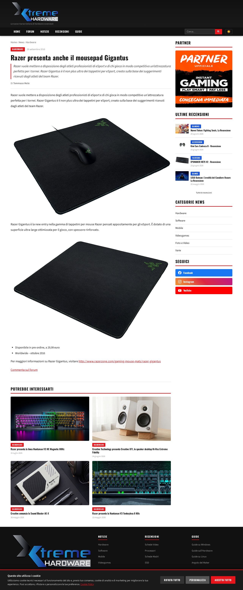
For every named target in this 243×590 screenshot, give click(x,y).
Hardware (31, 42)
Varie (178, 250)
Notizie (44, 31)
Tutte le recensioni (204, 192)
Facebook (188, 273)
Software (180, 221)
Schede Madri (152, 556)
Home (17, 31)
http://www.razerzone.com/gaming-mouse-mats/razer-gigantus (120, 361)
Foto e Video (182, 243)
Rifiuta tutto (172, 580)
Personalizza (197, 580)
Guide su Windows (201, 544)
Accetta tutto (223, 580)
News (21, 42)
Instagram (188, 282)
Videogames (182, 236)
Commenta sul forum (24, 370)
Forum (30, 31)
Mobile (179, 228)
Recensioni (62, 31)
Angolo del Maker (200, 562)
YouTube (187, 290)
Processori (150, 550)
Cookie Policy (87, 584)
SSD (147, 562)
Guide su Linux (199, 556)
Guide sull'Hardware (202, 550)
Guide (78, 31)
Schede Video (152, 544)
